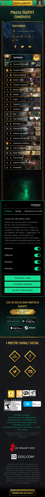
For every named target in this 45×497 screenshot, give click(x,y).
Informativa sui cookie (22, 425)
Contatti (37, 427)
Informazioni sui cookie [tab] (33, 211)
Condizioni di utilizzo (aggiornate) (21, 418)
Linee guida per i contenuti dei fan (22, 420)
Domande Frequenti (22, 415)
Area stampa (22, 430)
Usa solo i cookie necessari (22, 290)
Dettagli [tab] (18, 211)
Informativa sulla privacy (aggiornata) (22, 422)
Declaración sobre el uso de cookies (18, 427)
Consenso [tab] (8, 211)
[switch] (37, 255)
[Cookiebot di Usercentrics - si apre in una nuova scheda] (31, 205)
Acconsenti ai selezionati (22, 284)
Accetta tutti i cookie (22, 278)
